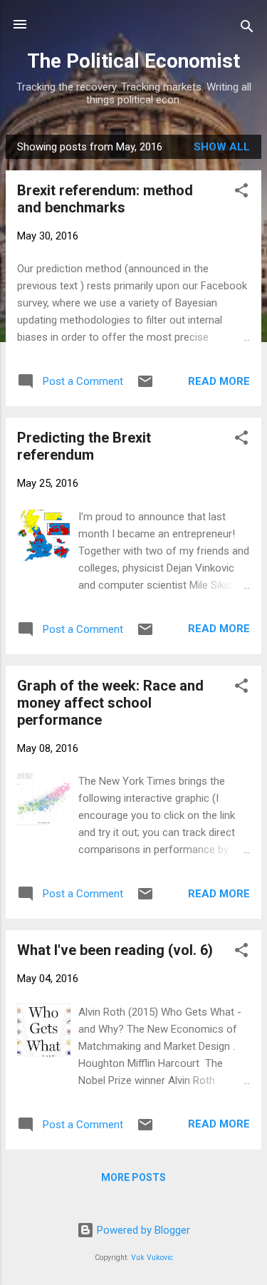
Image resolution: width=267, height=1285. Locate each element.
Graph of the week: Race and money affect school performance (110, 702)
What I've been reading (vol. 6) (115, 950)
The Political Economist (133, 61)
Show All (222, 146)
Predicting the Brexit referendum (84, 446)
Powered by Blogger (142, 1230)
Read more (219, 381)
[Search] (247, 29)
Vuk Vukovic (152, 1257)
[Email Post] (145, 386)
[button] (241, 193)
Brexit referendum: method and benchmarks (105, 199)
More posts (133, 1177)
